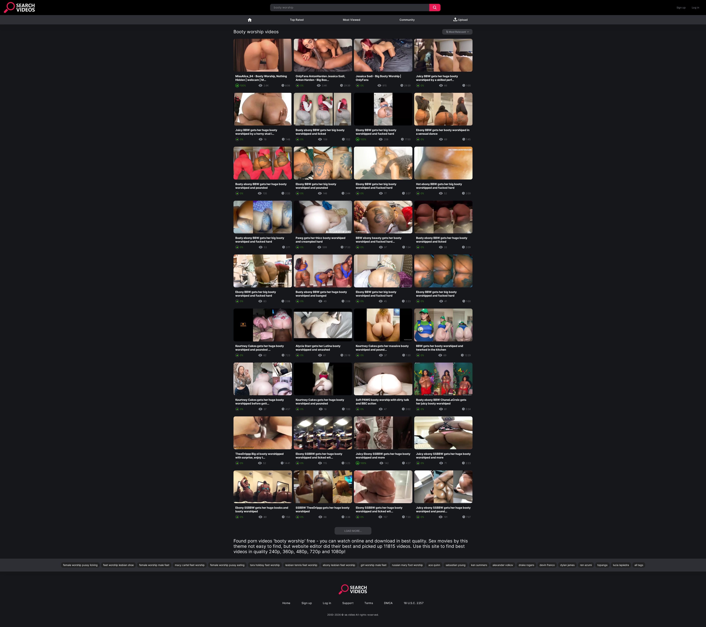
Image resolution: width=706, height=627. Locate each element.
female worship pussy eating (227, 565)
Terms (368, 603)
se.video (350, 614)
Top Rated (297, 20)
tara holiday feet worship (265, 565)
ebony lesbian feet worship (339, 565)
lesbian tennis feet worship (301, 565)
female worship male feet (154, 565)
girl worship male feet (373, 565)
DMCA (388, 603)
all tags (638, 565)
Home (249, 19)
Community (407, 20)
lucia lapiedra (621, 565)
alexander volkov (503, 565)
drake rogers (526, 565)
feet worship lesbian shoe (118, 565)
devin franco (547, 565)
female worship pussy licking (80, 565)
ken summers (479, 565)
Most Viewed (351, 20)
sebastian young (456, 565)
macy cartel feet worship (190, 565)
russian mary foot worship (407, 565)
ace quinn (434, 565)
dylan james (567, 565)
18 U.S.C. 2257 (414, 603)
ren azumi (586, 565)
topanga (602, 565)
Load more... (353, 530)
